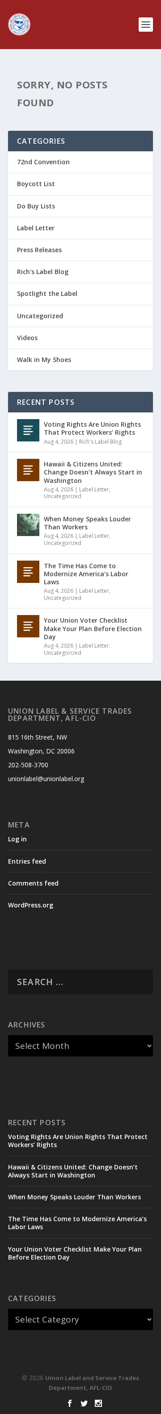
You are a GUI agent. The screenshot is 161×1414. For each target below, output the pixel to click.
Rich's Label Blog (42, 271)
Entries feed (27, 861)
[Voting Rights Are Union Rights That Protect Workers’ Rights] (28, 430)
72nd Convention (43, 162)
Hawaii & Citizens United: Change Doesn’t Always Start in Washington (93, 472)
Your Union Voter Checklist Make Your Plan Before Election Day (93, 628)
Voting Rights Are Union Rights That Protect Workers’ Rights (92, 428)
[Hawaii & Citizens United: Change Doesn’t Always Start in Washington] (28, 470)
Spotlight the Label (47, 293)
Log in (17, 839)
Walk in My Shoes (44, 359)
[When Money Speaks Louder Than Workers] (28, 525)
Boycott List (36, 183)
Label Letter (36, 228)
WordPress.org (30, 905)
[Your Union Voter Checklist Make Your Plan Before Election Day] (28, 626)
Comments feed (33, 883)
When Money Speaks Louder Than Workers (87, 523)
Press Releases (39, 249)
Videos (27, 337)
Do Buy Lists (36, 206)
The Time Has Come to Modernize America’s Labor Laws (86, 573)
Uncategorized (40, 316)
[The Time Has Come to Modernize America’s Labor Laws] (28, 572)
